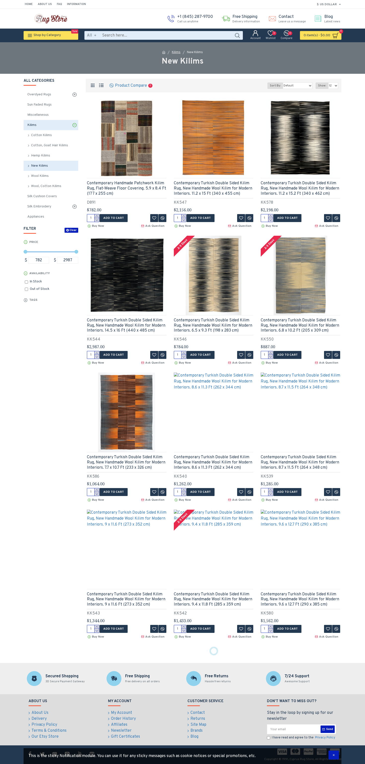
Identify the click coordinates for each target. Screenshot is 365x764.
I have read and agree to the (303, 738)
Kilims (176, 52)
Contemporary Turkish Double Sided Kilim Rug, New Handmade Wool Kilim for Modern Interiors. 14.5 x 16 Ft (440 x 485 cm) (126, 325)
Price (33, 242)
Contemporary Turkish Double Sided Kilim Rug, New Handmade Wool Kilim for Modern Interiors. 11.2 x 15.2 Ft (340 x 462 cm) (300, 188)
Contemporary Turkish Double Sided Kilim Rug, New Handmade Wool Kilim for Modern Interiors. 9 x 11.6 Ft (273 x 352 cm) (126, 599)
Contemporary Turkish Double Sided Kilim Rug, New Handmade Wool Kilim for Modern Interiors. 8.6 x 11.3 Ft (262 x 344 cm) (213, 462)
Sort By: (275, 86)
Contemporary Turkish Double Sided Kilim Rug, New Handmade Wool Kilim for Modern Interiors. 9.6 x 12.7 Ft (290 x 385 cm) (300, 599)
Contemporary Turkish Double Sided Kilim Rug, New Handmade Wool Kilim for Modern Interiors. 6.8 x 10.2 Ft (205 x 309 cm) (300, 325)
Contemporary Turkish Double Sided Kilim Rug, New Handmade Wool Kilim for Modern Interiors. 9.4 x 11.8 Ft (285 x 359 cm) (213, 599)
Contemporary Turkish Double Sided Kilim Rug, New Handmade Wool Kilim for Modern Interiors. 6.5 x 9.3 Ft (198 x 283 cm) (213, 325)
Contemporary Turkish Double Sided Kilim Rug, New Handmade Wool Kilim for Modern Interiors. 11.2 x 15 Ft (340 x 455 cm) (213, 188)
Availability (39, 273)
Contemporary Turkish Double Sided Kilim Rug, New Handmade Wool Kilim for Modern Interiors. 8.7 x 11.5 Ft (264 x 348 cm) (300, 462)
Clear (73, 230)
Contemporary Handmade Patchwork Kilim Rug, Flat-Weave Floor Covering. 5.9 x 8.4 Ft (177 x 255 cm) (126, 188)
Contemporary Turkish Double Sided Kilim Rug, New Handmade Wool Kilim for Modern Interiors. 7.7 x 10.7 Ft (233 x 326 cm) (126, 462)
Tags (33, 300)
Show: (322, 86)
